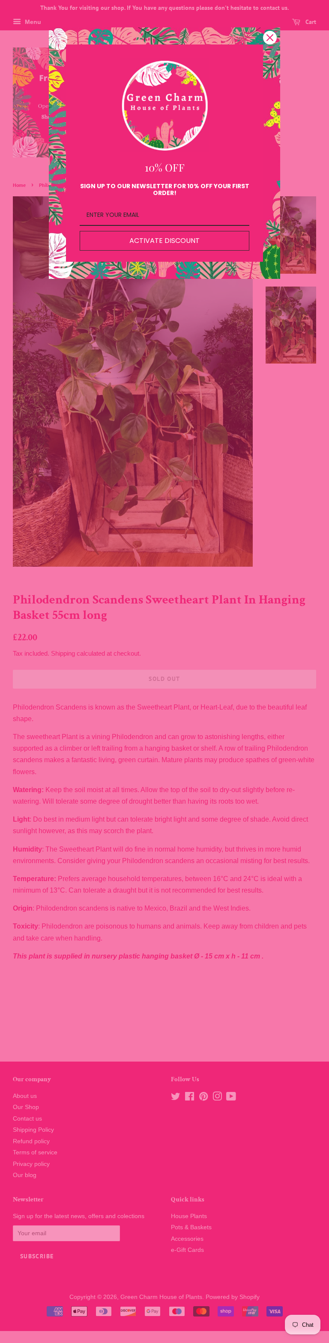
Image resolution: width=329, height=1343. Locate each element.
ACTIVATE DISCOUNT (164, 241)
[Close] (270, 37)
